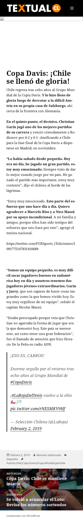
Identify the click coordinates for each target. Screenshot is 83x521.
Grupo (40, 463)
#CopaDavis (21, 382)
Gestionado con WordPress (23, 516)
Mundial (50, 463)
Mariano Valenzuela (49, 455)
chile (19, 463)
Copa (25, 463)
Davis (32, 463)
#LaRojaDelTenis (27, 395)
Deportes (12, 459)
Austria (10, 463)
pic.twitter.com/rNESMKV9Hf (37, 408)
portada (60, 463)
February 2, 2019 (26, 428)
